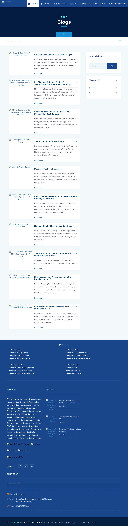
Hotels (34, 3)
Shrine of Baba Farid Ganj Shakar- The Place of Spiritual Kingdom (52, 112)
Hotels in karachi (72, 365)
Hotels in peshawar (73, 371)
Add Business (116, 3)
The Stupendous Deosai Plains (49, 141)
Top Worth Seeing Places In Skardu (69, 418)
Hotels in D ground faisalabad (20, 371)
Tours (46, 3)
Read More (38, 73)
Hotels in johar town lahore (19, 355)
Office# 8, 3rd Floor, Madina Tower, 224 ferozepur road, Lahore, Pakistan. (34, 500)
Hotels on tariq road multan (76, 353)
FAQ (93, 522)
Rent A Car (60, 3)
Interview (92, 93)
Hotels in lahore (15, 350)
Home (9, 41)
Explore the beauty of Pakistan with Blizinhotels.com (51, 307)
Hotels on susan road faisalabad (21, 373)
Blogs (17, 41)
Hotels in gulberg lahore (18, 353)
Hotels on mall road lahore (19, 358)
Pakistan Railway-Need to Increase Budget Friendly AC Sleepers (55, 197)
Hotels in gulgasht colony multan (78, 358)
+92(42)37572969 (22, 506)
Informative (93, 88)
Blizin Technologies (14, 522)
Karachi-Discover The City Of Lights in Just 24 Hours (69, 401)
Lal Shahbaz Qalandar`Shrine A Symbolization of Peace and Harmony (52, 83)
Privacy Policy (70, 522)
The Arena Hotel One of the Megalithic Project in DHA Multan (53, 254)
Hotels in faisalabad (16, 365)
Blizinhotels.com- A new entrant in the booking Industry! (53, 278)
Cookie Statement (84, 522)
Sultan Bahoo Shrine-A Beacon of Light (53, 54)
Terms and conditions (55, 522)
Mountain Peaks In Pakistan (47, 169)
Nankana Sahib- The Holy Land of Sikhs (53, 226)
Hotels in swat (71, 368)
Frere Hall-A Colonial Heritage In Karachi (70, 430)
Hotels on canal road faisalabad (21, 368)
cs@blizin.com (19, 494)
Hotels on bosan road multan (77, 355)
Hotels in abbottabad (74, 373)
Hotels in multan (72, 350)
